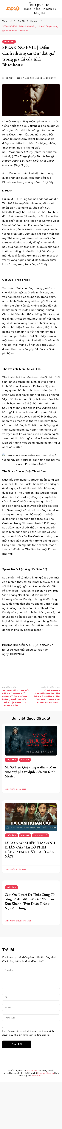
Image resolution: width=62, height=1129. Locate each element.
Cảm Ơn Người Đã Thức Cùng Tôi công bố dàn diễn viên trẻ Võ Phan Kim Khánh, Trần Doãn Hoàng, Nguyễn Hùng (30, 901)
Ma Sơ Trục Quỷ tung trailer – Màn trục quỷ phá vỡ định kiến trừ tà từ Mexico (30, 771)
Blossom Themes (45, 1073)
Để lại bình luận (48, 78)
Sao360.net (39, 4)
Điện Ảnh (9, 41)
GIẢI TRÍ (25, 760)
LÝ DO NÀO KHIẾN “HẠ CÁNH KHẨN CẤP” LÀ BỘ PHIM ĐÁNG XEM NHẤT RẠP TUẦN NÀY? (30, 849)
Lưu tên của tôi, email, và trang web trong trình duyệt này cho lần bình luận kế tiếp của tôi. (28, 1032)
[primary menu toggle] (3, 9)
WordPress (37, 1075)
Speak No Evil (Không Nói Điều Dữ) (24, 569)
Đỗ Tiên (9, 78)
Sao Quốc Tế (40, 835)
